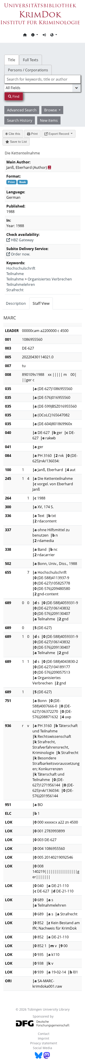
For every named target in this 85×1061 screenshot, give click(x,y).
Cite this (14, 133)
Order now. (20, 254)
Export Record (59, 133)
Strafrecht (15, 289)
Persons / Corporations (28, 70)
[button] (34, 35)
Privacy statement (43, 1043)
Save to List (18, 141)
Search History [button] (19, 120)
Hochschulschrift (20, 268)
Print (34, 133)
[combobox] (42, 79)
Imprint (43, 1038)
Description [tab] (16, 303)
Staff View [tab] (41, 303)
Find (15, 96)
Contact (43, 1034)
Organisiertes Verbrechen (50, 279)
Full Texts (30, 59)
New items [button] (49, 120)
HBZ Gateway (22, 239)
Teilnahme (15, 273)
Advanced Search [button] (21, 110)
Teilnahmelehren (20, 284)
